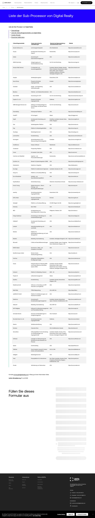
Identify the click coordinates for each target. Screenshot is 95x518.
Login (78, 2)
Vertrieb (71, 490)
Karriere (23, 487)
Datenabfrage (15, 30)
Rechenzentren (18, 2)
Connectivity (40, 482)
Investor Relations (24, 485)
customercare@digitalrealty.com (78, 503)
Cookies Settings (61, 514)
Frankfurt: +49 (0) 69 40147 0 (78, 492)
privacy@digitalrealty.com (21, 374)
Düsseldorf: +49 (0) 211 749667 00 (79, 495)
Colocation (40, 479)
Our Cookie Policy (37, 515)
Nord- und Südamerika (11, 480)
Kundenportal (74, 506)
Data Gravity (40, 484)
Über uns (52, 2)
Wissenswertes (44, 2)
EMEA (10, 483)
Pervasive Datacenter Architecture (40, 487)
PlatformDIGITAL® (28, 2)
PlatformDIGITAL (42, 477)
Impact (23, 482)
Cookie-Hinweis (15, 35)
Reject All (70, 514)
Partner (36, 2)
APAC (10, 485)
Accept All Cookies (82, 514)
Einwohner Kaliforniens (17, 37)
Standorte (11, 477)
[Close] (93, 514)
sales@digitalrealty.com (77, 497)
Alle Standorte (11, 488)
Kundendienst (73, 500)
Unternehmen (25, 477)
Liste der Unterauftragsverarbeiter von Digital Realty (26, 32)
